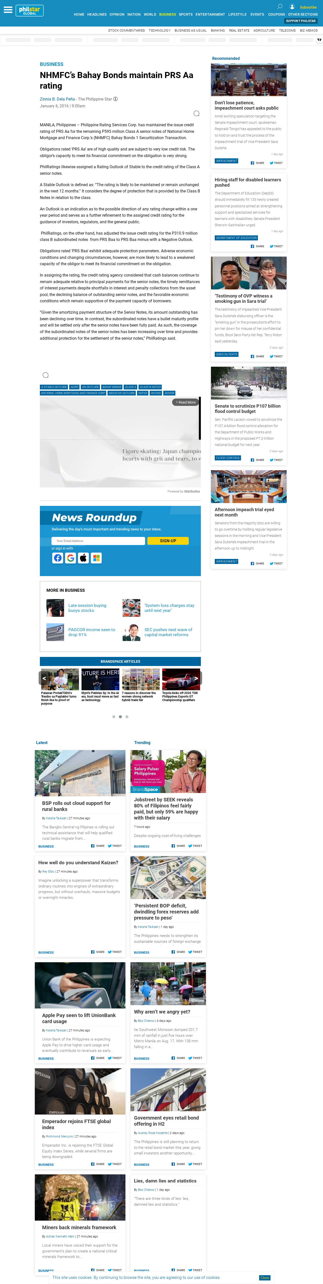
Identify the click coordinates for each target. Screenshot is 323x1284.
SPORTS (186, 14)
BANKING (218, 30)
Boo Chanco (146, 1021)
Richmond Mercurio (59, 1136)
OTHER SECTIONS (303, 14)
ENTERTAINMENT (210, 14)
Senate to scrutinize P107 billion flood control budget (248, 408)
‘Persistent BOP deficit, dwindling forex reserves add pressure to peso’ (166, 912)
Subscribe (308, 7)
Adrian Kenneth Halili (60, 1236)
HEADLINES (96, 14)
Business (51, 64)
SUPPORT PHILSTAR (301, 21)
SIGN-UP (168, 540)
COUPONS (276, 14)
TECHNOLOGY (160, 30)
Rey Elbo (48, 871)
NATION (134, 14)
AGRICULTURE (264, 30)
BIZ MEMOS (309, 30)
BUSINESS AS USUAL (191, 30)
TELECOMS (287, 30)
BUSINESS (167, 14)
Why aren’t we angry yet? (162, 1012)
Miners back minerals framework (79, 1227)
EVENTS (257, 14)
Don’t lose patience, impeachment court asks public (247, 105)
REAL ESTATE (239, 30)
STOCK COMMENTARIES (126, 30)
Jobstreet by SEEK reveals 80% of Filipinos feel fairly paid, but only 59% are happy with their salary (166, 809)
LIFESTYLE (237, 14)
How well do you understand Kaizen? (78, 863)
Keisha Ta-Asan (148, 927)
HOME (79, 14)
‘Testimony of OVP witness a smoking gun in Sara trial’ (244, 298)
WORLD (150, 14)
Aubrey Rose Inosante (153, 1133)
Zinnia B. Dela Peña (57, 99)
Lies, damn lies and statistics (165, 1181)
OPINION (117, 14)
